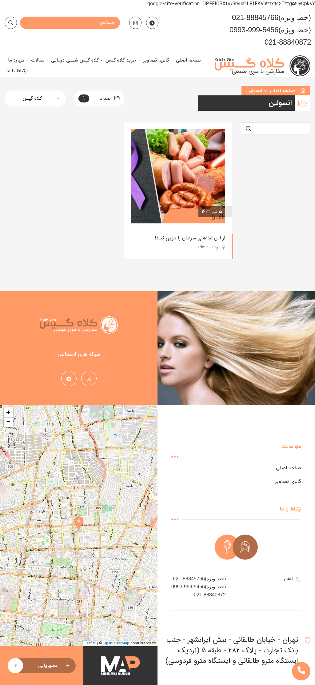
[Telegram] (152, 23)
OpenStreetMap (116, 643)
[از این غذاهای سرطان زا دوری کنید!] (178, 176)
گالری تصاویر (288, 481)
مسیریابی (48, 665)
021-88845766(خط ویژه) (271, 17)
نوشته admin (209, 247)
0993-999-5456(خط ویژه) (270, 30)
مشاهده (148, 212)
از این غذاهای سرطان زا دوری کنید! (190, 238)
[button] (79, 525)
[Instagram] (135, 23)
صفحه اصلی (282, 90)
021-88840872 (288, 42)
